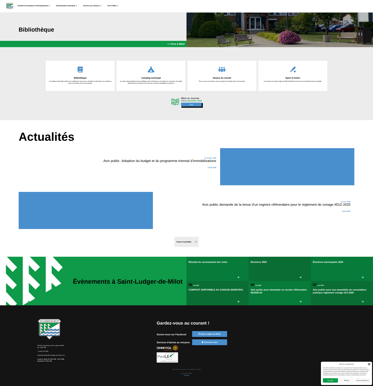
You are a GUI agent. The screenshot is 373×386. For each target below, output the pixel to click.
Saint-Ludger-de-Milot (210, 334)
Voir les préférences (362, 380)
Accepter (330, 380)
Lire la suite (212, 167)
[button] (369, 364)
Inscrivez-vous (210, 342)
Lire (191, 105)
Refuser (346, 380)
